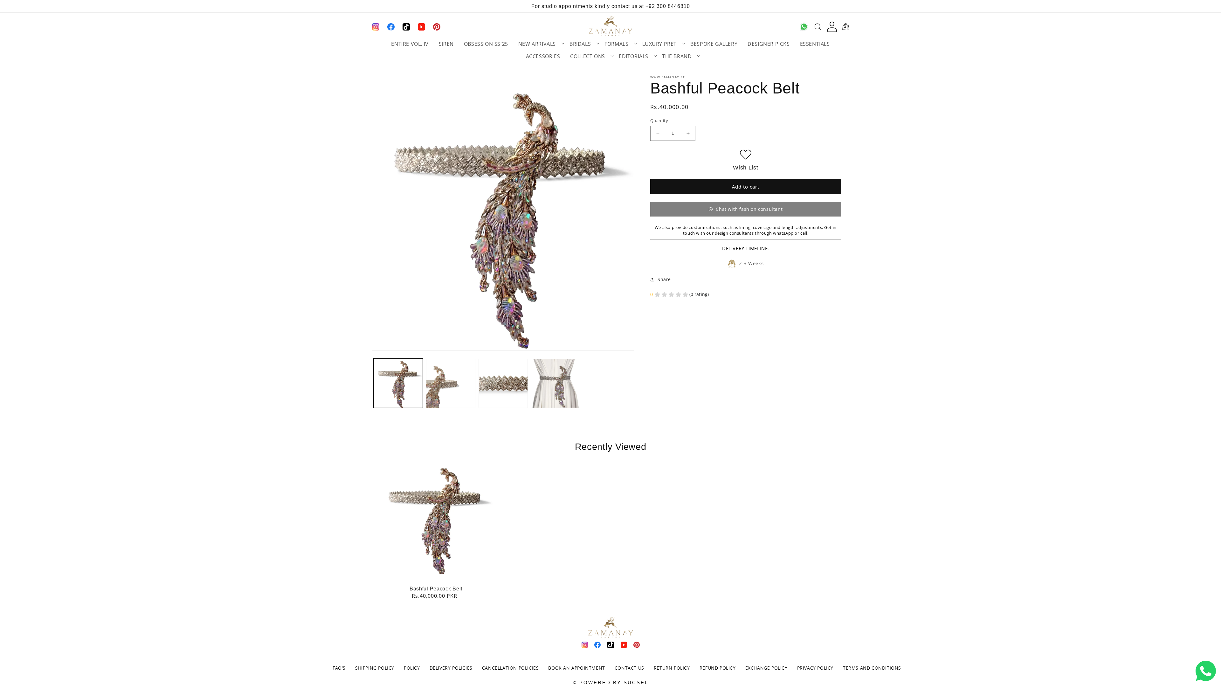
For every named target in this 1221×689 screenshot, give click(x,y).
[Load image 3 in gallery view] (503, 383)
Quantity (659, 120)
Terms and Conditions (872, 668)
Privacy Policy (815, 668)
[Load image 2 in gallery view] (450, 383)
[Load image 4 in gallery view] (555, 383)
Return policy (672, 668)
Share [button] (664, 279)
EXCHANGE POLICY (766, 668)
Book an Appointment (576, 668)
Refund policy (718, 668)
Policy (412, 668)
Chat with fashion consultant (749, 209)
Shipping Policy (374, 668)
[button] (538, 44)
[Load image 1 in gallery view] (398, 383)
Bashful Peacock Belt (436, 588)
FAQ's (339, 668)
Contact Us (629, 668)
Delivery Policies (451, 668)
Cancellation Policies (510, 668)
